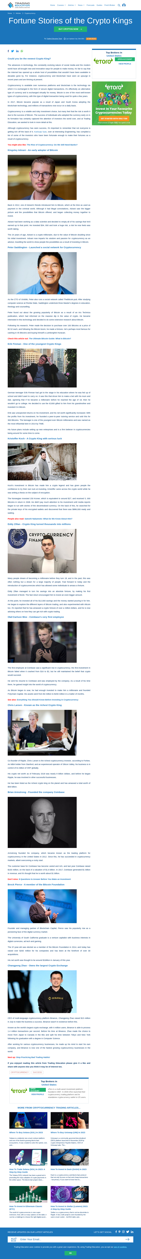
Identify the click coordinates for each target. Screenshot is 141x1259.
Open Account (34, 1090)
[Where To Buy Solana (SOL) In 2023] (28, 1120)
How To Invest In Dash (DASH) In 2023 (68, 1169)
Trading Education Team (54, 38)
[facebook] (116, 1231)
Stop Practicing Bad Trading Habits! (33, 1057)
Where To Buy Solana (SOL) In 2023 (26, 1132)
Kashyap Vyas (40, 132)
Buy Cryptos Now (68, 29)
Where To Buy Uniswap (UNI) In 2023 (68, 1132)
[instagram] (123, 1231)
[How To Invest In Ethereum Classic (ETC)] (28, 1194)
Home (52, 5)
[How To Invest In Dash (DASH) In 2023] (70, 1157)
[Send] (127, 1239)
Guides (99, 5)
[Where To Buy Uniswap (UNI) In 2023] (70, 1120)
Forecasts (90, 5)
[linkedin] (132, 1231)
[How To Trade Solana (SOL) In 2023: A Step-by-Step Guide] (28, 1157)
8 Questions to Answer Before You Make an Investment (45, 879)
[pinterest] (120, 1231)
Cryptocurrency (30, 13)
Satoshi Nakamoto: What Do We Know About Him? (48, 519)
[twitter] (127, 1231)
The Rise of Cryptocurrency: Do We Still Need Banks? (52, 145)
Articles (18, 13)
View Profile (37, 1094)
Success (37, 1072)
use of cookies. (120, 1247)
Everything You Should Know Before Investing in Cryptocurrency (47, 700)
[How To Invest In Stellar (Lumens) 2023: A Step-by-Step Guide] (70, 1194)
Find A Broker (109, 5)
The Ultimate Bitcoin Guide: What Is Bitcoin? (50, 338)
